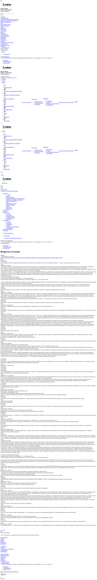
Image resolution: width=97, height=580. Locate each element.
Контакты (3, 560)
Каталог (8, 196)
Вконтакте (5, 60)
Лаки (32, 257)
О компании (4, 546)
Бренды (2, 541)
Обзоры (2, 559)
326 (4, 530)
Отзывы (2, 547)
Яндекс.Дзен (6, 63)
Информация (4, 551)
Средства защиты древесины (24, 257)
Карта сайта (3, 542)
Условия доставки (5, 555)
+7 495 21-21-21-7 (5, 47)
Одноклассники (7, 61)
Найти (2, 574)
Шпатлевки (47, 257)
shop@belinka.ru (5, 56)
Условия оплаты (4, 554)
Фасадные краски (54, 257)
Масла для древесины (39, 257)
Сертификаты (4, 550)
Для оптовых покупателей (7, 549)
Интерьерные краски (11, 257)
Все (2, 257)
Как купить (9, 215)
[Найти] (2, 15)
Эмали (60, 257)
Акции (2, 540)
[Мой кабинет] (1, 174)
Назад (9, 194)
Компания (8, 222)
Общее (4, 257)
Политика (3, 558)
